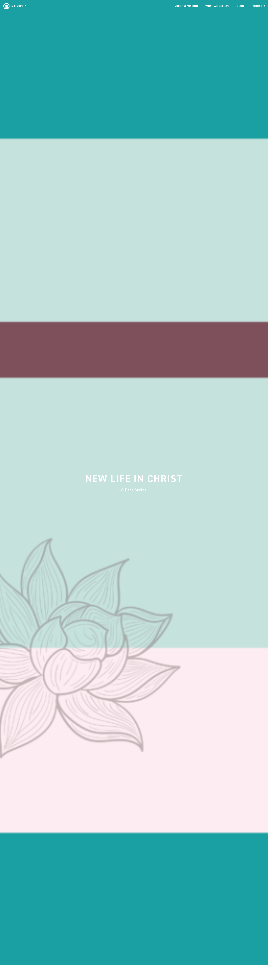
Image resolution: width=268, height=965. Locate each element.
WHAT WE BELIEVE (217, 6)
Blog (240, 6)
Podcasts (259, 6)
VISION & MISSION (186, 6)
